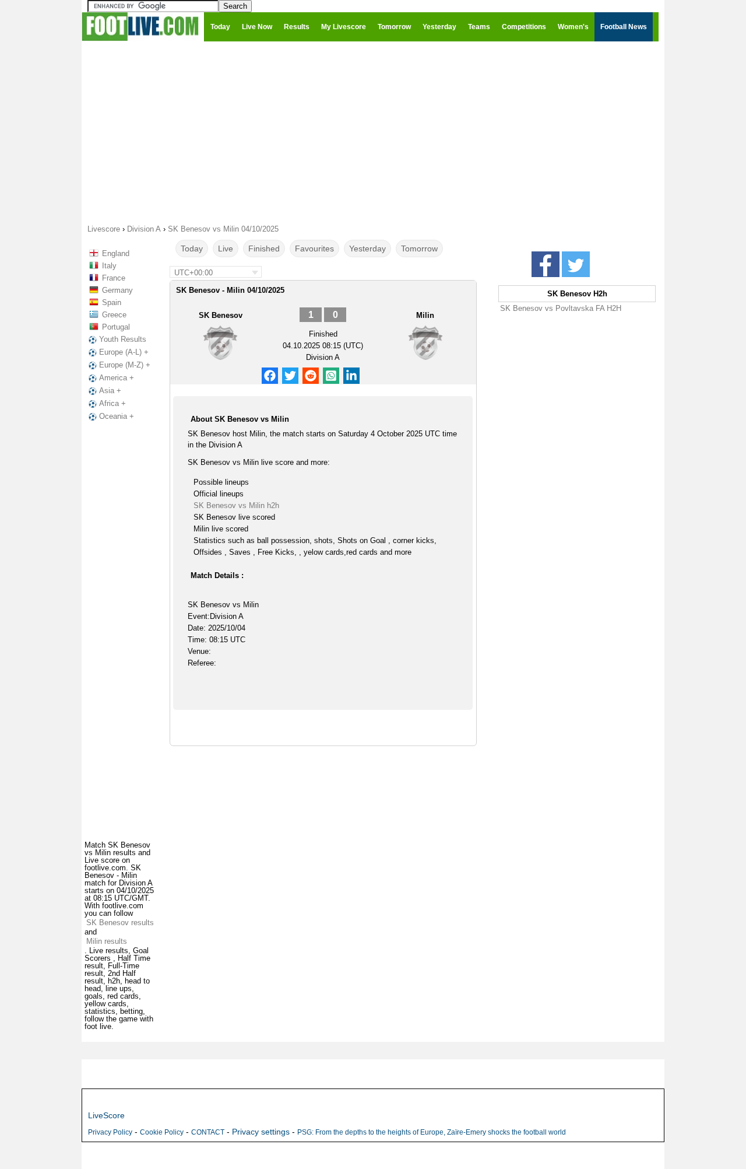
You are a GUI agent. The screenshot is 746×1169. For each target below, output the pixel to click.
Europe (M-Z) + (124, 364)
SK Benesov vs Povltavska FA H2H (560, 308)
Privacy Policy (110, 1132)
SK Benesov (220, 315)
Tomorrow (419, 248)
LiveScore (106, 1115)
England (115, 253)
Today (192, 248)
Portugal (116, 327)
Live (225, 248)
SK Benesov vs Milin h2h (236, 505)
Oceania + (116, 416)
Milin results (106, 941)
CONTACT (207, 1132)
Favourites (314, 248)
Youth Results (122, 339)
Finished (264, 248)
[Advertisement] (373, 132)
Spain (111, 302)
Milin (425, 315)
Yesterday (367, 248)
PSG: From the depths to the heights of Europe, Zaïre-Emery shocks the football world (431, 1132)
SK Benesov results (120, 922)
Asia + (110, 390)
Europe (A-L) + (124, 352)
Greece (114, 314)
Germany (117, 290)
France (113, 278)
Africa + (112, 403)
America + (116, 377)
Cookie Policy (162, 1132)
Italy (109, 265)
